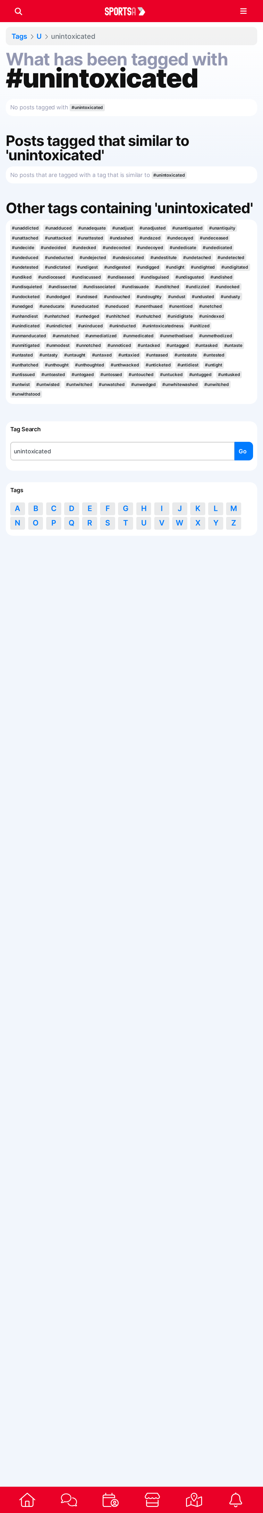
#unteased (157, 354)
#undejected (93, 257)
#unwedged (143, 384)
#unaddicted (25, 228)
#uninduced (90, 325)
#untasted (22, 354)
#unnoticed (119, 345)
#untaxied (129, 354)
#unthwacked (125, 364)
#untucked (171, 374)
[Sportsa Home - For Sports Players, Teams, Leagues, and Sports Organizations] (129, 11)
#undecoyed (150, 247)
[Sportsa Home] (27, 1499)
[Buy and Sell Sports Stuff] (152, 1499)
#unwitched (216, 384)
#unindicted (59, 325)
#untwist (21, 384)
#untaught (74, 354)
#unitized (200, 325)
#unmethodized (215, 335)
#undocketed (26, 296)
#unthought (57, 364)
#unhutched (148, 316)
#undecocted (117, 247)
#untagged (177, 345)
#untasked (206, 345)
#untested (214, 354)
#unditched (167, 286)
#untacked (149, 345)
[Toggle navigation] (243, 11)
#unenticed (181, 306)
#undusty (230, 296)
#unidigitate (180, 316)
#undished (221, 277)
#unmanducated (29, 335)
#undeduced (25, 257)
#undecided (53, 247)
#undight (175, 267)
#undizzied (197, 286)
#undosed (87, 296)
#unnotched (88, 345)
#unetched (210, 306)
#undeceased (214, 237)
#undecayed (180, 237)
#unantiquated (187, 228)
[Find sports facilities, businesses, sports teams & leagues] (194, 1499)
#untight (213, 364)
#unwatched (112, 384)
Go (243, 451)
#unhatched (56, 316)
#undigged (148, 267)
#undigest (87, 267)
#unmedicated (138, 335)
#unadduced (58, 228)
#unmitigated (26, 345)
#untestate (185, 354)
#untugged (200, 374)
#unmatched (66, 335)
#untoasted (53, 374)
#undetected (230, 257)
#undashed (121, 237)
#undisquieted (27, 286)
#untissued (23, 374)
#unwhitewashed (180, 384)
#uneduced (117, 306)
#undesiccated (128, 257)
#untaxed (102, 354)
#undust (176, 296)
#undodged (58, 296)
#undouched (117, 296)
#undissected (62, 286)
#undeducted (59, 257)
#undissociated (99, 286)
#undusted (203, 296)
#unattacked (58, 237)
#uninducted (122, 325)
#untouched (141, 374)
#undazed (150, 237)
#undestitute (163, 257)
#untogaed (83, 374)
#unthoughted (89, 364)
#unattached (25, 237)
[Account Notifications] (236, 1500)
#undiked (22, 277)
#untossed (111, 374)
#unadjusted (153, 228)
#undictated (58, 267)
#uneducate (51, 306)
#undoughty (149, 296)
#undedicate (183, 247)
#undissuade (135, 286)
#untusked (229, 374)
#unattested (90, 237)
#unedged (22, 306)
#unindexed (211, 316)
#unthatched (25, 364)
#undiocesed (51, 277)
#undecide (23, 247)
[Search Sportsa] (18, 11)
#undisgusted (189, 277)
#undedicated (217, 247)
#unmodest (58, 345)
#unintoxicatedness (162, 325)
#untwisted (48, 384)
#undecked (84, 247)
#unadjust (122, 228)
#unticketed (158, 364)
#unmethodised (176, 335)
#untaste (233, 345)
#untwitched (79, 384)
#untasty (48, 354)
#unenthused (149, 306)
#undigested (117, 267)
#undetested (25, 267)
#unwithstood (26, 394)
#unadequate (92, 228)
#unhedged (87, 316)
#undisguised (155, 277)
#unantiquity (222, 228)
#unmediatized (101, 335)
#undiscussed (86, 277)
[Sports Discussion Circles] (69, 1500)
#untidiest (188, 364)
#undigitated (234, 267)
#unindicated (26, 325)
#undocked (228, 286)
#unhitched (118, 316)
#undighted (203, 267)
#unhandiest (25, 316)
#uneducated (85, 306)
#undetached (197, 257)
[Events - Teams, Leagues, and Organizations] (111, 1499)
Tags (19, 36)
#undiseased (120, 277)
